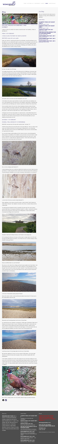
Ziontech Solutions (51, 432)
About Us (4, 413)
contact (42, 3)
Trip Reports (37, 3)
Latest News (41, 19)
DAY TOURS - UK (30, 3)
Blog (47, 3)
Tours (25, 3)
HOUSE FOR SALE (52, 3)
